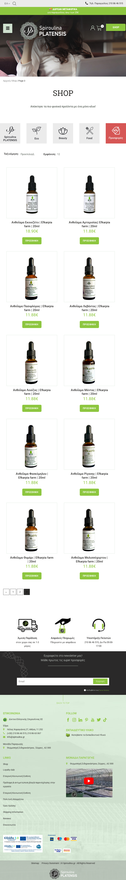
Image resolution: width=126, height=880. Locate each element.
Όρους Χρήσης (104, 690)
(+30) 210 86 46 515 (16, 733)
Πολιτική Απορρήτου (13, 799)
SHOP (116, 27)
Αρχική (6, 81)
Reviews (7, 818)
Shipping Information (13, 812)
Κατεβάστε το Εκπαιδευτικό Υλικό (89, 735)
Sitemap (35, 863)
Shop (14, 81)
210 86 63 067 (34, 733)
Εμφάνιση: (49, 154)
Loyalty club (9, 770)
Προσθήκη (31, 240)
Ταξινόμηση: (11, 153)
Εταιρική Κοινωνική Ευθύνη (17, 776)
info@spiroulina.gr (16, 737)
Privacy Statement (50, 863)
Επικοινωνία (9, 825)
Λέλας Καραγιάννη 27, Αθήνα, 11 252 (25, 729)
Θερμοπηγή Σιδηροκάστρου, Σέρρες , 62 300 (29, 748)
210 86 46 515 (116, 3)
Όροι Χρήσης (9, 805)
